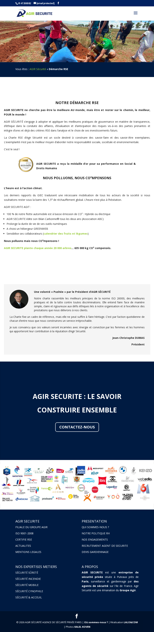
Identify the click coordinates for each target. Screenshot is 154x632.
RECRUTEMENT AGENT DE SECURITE (105, 545)
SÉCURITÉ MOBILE (26, 585)
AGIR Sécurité (37, 69)
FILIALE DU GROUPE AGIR (31, 527)
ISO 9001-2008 (24, 533)
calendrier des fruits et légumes (66, 233)
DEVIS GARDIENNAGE (95, 552)
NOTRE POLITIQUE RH (96, 533)
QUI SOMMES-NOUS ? (95, 527)
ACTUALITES (23, 545)
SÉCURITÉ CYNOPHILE (29, 591)
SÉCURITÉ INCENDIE (28, 579)
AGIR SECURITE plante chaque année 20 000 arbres (37, 248)
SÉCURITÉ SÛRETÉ (26, 572)
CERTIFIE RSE (23, 539)
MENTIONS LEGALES (28, 552)
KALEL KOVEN (82, 626)
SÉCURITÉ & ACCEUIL (28, 597)
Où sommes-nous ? (96, 622)
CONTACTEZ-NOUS (77, 427)
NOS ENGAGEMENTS (95, 539)
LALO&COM (131, 622)
